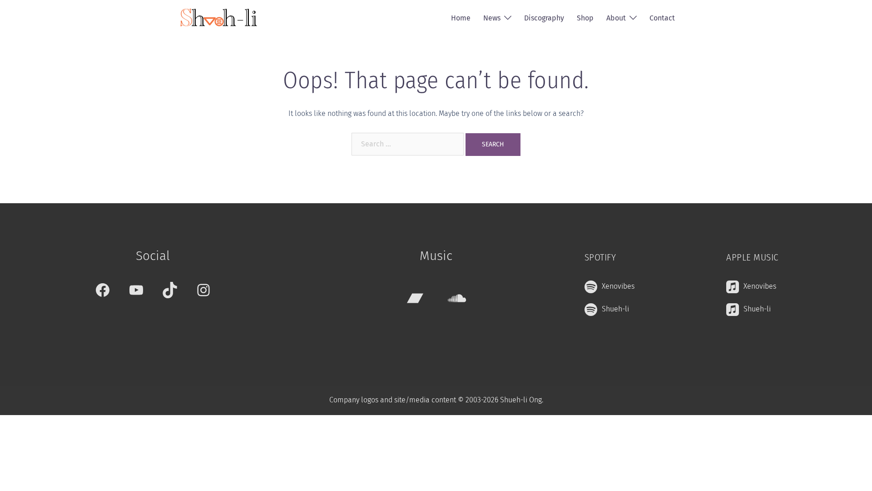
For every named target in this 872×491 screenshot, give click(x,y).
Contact (662, 18)
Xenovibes (618, 286)
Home (461, 18)
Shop (585, 18)
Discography (544, 18)
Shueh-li (615, 309)
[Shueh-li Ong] (218, 17)
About (616, 18)
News (491, 18)
